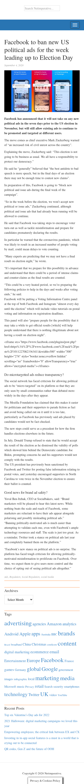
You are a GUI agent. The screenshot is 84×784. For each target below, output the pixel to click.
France (69, 661)
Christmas (39, 644)
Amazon (54, 624)
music (20, 686)
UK (44, 694)
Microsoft (10, 686)
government (66, 670)
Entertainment (15, 660)
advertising (18, 623)
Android (11, 634)
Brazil (7, 644)
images (8, 679)
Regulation (14, 576)
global (34, 668)
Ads (6, 576)
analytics (69, 623)
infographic (20, 679)
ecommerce (39, 651)
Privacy (29, 687)
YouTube (62, 695)
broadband (16, 644)
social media (47, 576)
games (9, 669)
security (58, 686)
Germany (20, 670)
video (53, 695)
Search (48, 686)
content (67, 643)
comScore (52, 644)
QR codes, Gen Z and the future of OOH (29, 749)
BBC (54, 634)
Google (50, 668)
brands (66, 633)
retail (39, 686)
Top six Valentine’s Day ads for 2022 (26, 715)
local (31, 678)
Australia (45, 634)
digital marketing (17, 651)
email (54, 652)
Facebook (52, 660)
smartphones (71, 686)
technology (16, 694)
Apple (25, 634)
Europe (33, 660)
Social (25, 576)
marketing (47, 678)
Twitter (33, 694)
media (67, 678)
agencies (39, 623)
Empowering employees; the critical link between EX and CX (41, 732)
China (27, 644)
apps (35, 633)
